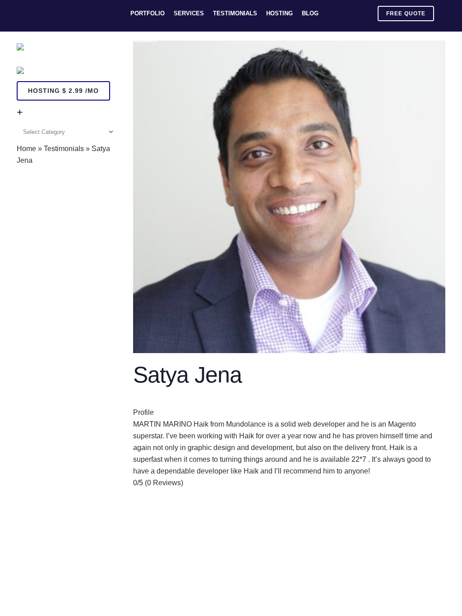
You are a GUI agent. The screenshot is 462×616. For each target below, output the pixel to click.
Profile (143, 412)
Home (26, 148)
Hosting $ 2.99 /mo (63, 90)
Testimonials (64, 148)
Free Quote (405, 13)
